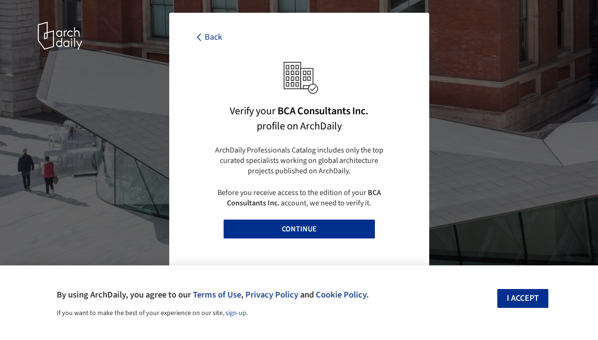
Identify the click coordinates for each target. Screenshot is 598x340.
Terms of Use (217, 295)
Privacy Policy (271, 295)
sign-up (235, 313)
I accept (523, 298)
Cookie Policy (341, 295)
